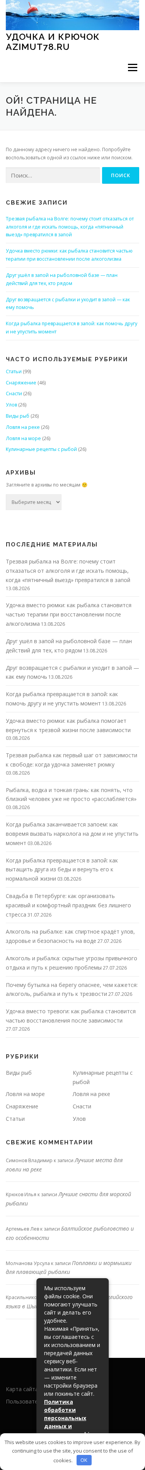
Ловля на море (23, 438)
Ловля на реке (23, 427)
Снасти (14, 393)
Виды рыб (17, 416)
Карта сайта (22, 1389)
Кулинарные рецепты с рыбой (41, 449)
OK (83, 1459)
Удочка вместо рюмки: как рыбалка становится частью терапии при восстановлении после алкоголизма (68, 614)
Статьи (14, 371)
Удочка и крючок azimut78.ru (53, 41)
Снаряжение (21, 382)
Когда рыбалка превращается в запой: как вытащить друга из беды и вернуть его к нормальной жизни (62, 870)
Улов (11, 404)
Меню (132, 68)
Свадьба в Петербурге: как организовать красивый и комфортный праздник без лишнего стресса (68, 905)
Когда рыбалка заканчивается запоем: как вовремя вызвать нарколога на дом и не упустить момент (72, 834)
